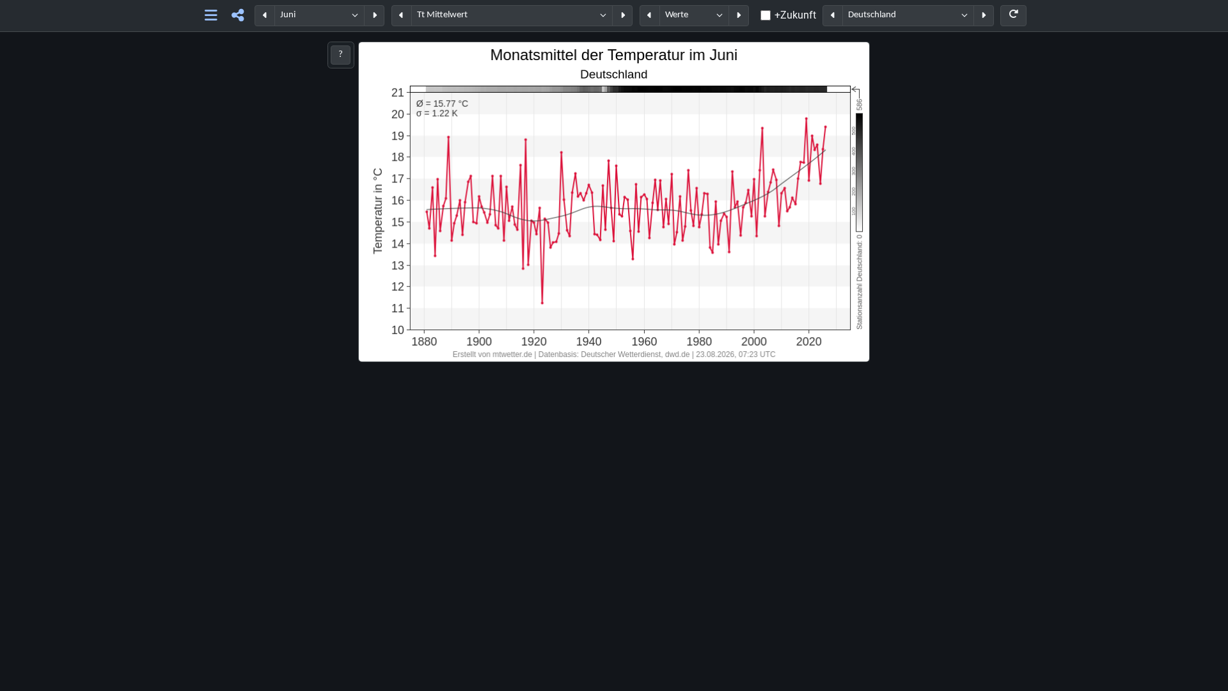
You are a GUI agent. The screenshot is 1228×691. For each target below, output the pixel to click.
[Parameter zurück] (401, 15)
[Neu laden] (1013, 15)
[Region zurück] (833, 15)
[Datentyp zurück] (650, 15)
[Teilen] (238, 15)
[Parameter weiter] (622, 15)
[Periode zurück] (265, 15)
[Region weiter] (983, 15)
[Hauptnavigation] (211, 15)
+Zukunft (795, 15)
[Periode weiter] (374, 15)
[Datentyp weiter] (738, 15)
